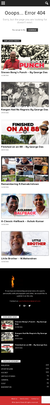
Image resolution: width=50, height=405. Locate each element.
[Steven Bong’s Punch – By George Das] (25, 57)
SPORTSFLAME (7, 369)
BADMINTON (6, 387)
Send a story (24, 398)
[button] (46, 3)
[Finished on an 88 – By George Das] (25, 131)
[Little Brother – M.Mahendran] (25, 243)
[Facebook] (20, 306)
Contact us (35, 398)
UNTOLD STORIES (8, 376)
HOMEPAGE (32, 30)
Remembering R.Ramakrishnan (20, 184)
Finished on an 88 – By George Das (22, 146)
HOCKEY (4, 373)
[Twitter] (30, 306)
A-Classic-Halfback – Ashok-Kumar (22, 221)
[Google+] (25, 306)
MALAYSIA (5, 365)
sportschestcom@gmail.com (29, 301)
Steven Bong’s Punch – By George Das (24, 72)
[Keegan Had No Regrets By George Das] (25, 94)
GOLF (3, 383)
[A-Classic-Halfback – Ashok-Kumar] (25, 206)
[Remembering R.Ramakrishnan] (25, 169)
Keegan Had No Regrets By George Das (24, 109)
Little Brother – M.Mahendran (19, 258)
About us (14, 398)
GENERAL (4, 380)
